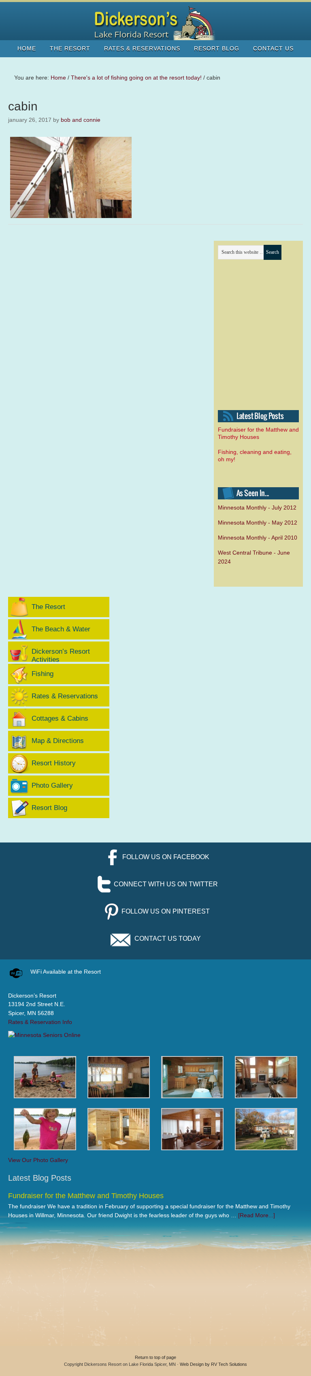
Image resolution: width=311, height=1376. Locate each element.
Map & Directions (58, 741)
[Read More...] (256, 1215)
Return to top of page (155, 1357)
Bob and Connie (80, 120)
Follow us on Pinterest (165, 911)
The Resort (48, 607)
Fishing (42, 674)
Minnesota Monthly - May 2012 (257, 522)
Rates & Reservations (65, 696)
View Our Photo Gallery (38, 1160)
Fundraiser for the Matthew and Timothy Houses (86, 1196)
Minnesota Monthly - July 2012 (257, 507)
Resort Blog (49, 808)
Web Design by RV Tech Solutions (213, 1364)
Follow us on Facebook (165, 856)
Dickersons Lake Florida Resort (155, 23)
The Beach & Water (61, 629)
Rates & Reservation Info (40, 1022)
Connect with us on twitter (166, 884)
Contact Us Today (167, 938)
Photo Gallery (52, 785)
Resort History (54, 763)
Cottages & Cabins (60, 718)
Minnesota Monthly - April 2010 (257, 537)
